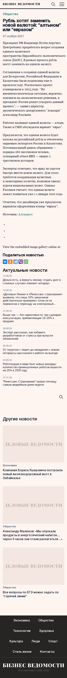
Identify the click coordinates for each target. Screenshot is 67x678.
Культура (16, 641)
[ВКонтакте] (5, 261)
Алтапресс (25, 214)
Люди (35, 641)
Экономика (10, 466)
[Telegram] (15, 261)
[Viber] (20, 261)
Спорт (53, 641)
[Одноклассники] (10, 261)
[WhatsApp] (26, 261)
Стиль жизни (22, 652)
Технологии (22, 631)
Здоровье (46, 631)
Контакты (47, 652)
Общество (10, 14)
